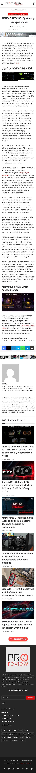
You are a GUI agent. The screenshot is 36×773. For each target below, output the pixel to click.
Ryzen (22, 737)
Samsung (28, 737)
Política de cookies (7, 718)
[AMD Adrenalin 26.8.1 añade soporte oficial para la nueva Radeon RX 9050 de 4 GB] (18, 619)
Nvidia (9, 737)
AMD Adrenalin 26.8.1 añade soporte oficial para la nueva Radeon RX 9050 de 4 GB (17, 624)
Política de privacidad (7, 721)
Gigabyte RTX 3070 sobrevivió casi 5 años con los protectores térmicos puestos (18, 592)
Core (20, 730)
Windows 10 (5, 740)
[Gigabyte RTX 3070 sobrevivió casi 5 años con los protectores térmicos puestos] (18, 586)
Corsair (26, 730)
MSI (3, 737)
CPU (17, 63)
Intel (24, 734)
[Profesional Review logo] (14, 3)
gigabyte (11, 734)
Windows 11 (15, 740)
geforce (4, 734)
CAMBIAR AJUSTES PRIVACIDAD (18, 690)
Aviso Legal (4, 712)
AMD (3, 730)
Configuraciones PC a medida (10, 715)
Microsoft (30, 734)
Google (19, 734)
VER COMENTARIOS (18, 639)
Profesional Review (26, 764)
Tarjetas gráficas (21, 10)
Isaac (12, 26)
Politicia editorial (6, 725)
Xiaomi (22, 740)
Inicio (13, 10)
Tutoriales (24, 14)
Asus (15, 730)
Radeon (15, 737)
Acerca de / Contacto (7, 709)
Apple (9, 730)
